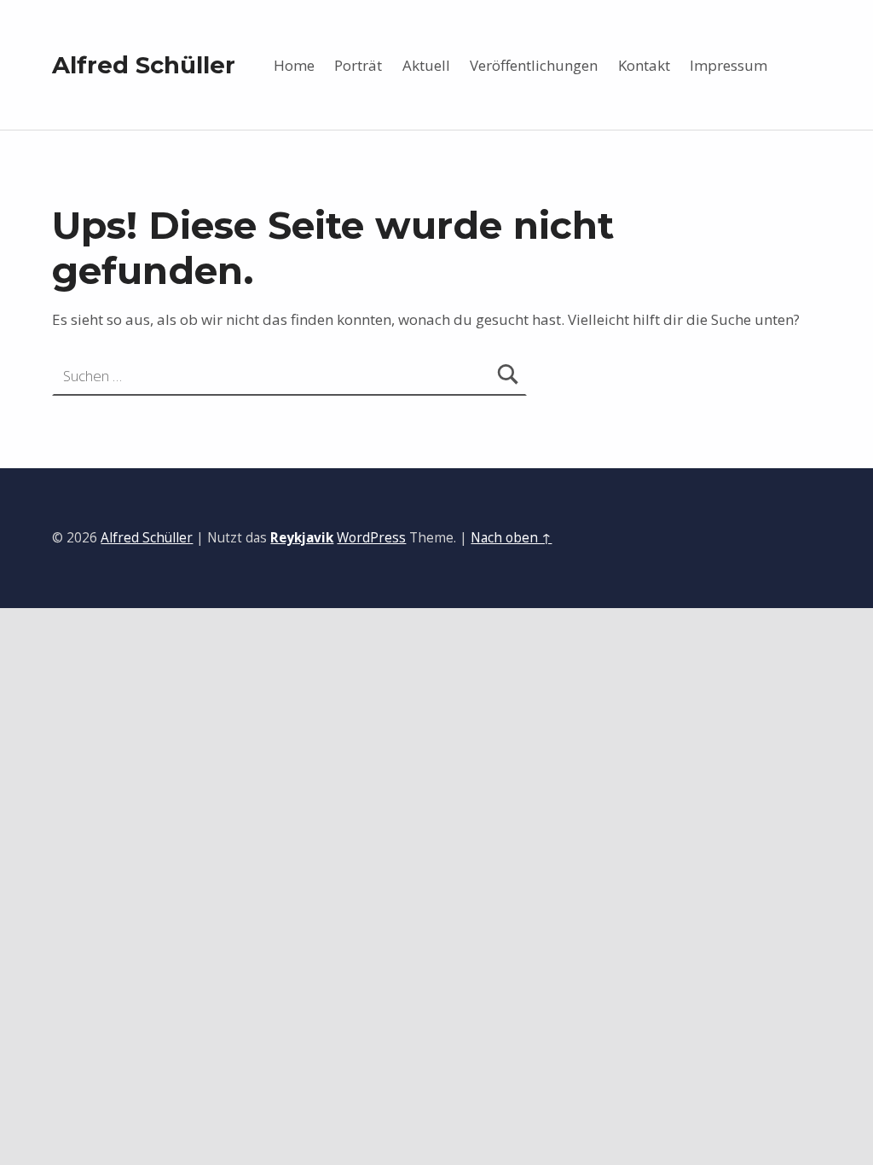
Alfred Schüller (143, 64)
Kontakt (644, 65)
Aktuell (426, 65)
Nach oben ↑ (511, 538)
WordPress (371, 538)
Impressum (728, 65)
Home (294, 65)
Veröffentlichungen (534, 65)
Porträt (358, 65)
